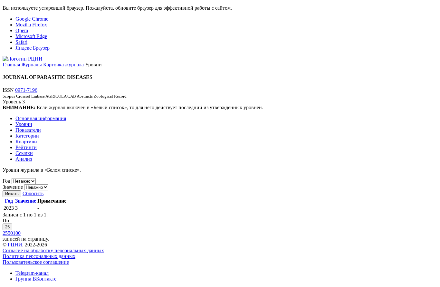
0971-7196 (26, 90)
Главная (11, 64)
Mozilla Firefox (31, 24)
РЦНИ (15, 244)
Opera (21, 30)
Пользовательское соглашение (36, 262)
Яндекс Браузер (32, 48)
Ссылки (24, 153)
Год (6, 181)
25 (7, 227)
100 (17, 233)
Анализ (23, 159)
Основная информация (40, 118)
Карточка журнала (63, 64)
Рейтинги (26, 147)
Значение (13, 187)
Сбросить (33, 193)
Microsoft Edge (31, 36)
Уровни (23, 124)
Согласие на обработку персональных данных (53, 250)
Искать (12, 193)
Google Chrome (31, 19)
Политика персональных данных (39, 256)
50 (10, 233)
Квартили (26, 141)
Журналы (31, 64)
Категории (27, 136)
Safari (21, 42)
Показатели (28, 130)
